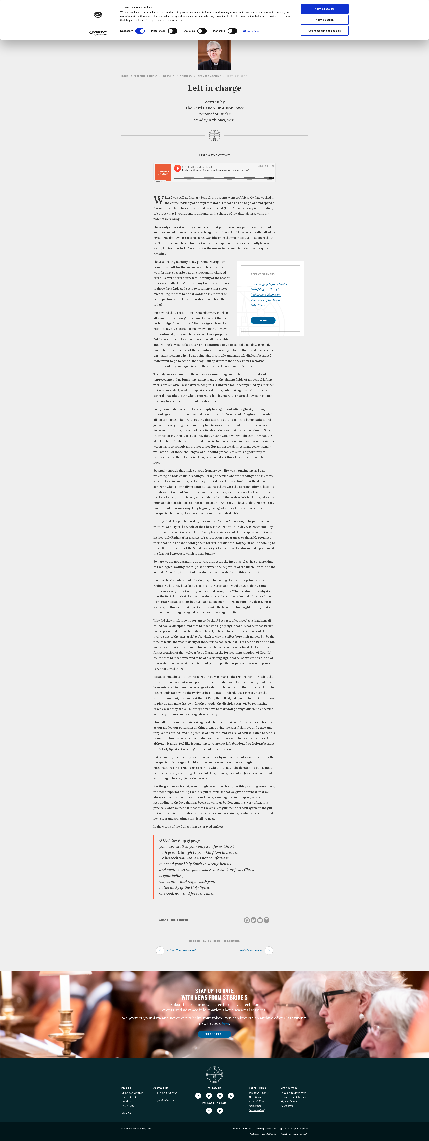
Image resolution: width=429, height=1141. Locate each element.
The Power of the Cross (265, 300)
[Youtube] (260, 920)
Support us (255, 1106)
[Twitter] (253, 920)
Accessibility (256, 1101)
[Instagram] (266, 920)
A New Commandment (181, 950)
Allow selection (325, 19)
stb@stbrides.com (163, 1100)
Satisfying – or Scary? (265, 289)
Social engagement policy (296, 1129)
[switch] (172, 31)
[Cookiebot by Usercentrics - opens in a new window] (98, 33)
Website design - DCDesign (263, 1134)
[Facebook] (247, 920)
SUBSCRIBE (214, 1034)
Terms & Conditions (241, 1129)
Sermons (186, 76)
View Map (127, 1113)
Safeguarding (256, 1110)
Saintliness (258, 305)
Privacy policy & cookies (267, 1129)
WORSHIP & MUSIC (145, 76)
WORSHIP (168, 76)
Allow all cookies (324, 8)
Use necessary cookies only (324, 30)
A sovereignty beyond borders (269, 284)
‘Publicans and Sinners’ (266, 295)
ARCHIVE (263, 320)
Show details (251, 31)
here (225, 1024)
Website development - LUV (294, 1134)
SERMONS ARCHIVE (209, 76)
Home (124, 76)
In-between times (251, 950)
